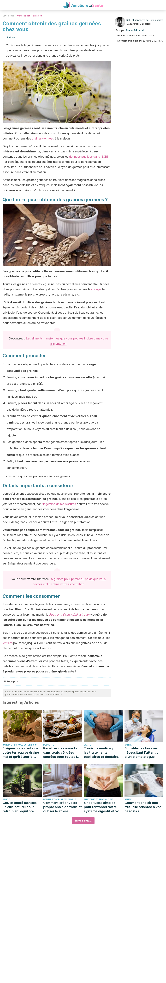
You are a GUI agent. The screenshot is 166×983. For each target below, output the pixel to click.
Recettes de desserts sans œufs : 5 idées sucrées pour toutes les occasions (62, 752)
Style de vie (8, 16)
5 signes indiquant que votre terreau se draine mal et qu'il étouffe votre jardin (21, 752)
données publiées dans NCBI (88, 156)
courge (96, 289)
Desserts (48, 745)
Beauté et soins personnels (59, 799)
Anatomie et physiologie (98, 799)
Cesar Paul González (138, 23)
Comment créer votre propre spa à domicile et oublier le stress (62, 807)
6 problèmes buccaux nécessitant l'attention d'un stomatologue (142, 752)
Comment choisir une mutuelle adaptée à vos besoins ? (142, 807)
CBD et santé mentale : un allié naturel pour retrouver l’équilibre (21, 807)
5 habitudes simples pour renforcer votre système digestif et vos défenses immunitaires (102, 807)
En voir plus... (83, 820)
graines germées (43, 138)
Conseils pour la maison (29, 16)
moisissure (103, 493)
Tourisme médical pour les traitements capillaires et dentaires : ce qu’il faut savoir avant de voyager (103, 752)
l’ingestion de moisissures (59, 504)
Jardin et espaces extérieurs (19, 745)
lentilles (7, 643)
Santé (87, 745)
